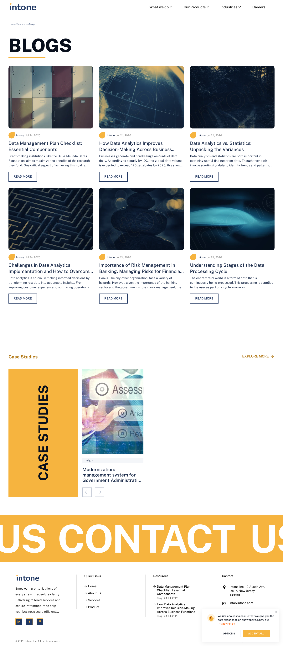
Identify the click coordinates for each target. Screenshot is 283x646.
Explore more (255, 356)
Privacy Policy (226, 623)
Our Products (195, 7)
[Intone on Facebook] (29, 621)
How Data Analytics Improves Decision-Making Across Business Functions (135, 149)
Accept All (256, 633)
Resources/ (23, 24)
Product (93, 607)
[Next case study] (99, 492)
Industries (229, 7)
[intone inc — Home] (22, 7)
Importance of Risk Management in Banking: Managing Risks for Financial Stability (140, 271)
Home (92, 586)
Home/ (13, 24)
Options (229, 633)
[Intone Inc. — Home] (38, 578)
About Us (94, 593)
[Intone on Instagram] (40, 621)
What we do (159, 7)
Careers (258, 7)
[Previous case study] (87, 492)
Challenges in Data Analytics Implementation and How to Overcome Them (50, 271)
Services (94, 600)
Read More (23, 176)
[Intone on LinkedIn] (18, 621)
